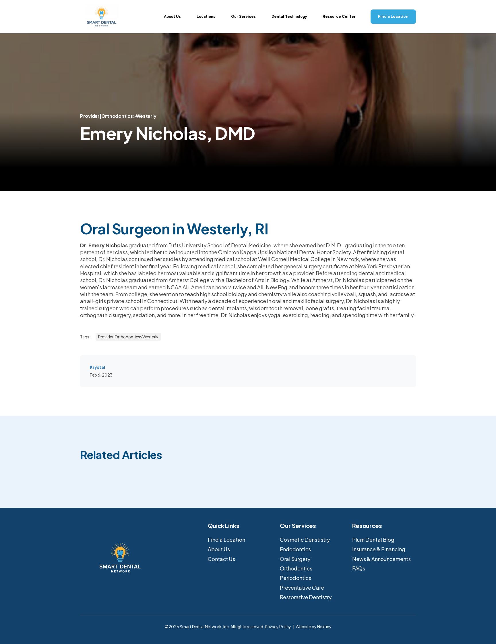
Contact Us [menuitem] (221, 559)
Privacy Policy (278, 626)
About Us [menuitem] (219, 549)
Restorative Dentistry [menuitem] (306, 597)
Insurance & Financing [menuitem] (378, 549)
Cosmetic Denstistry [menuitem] (305, 539)
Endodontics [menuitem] (295, 549)
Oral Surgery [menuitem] (295, 559)
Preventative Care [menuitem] (302, 587)
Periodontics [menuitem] (295, 577)
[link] (101, 16)
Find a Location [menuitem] (226, 539)
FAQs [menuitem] (358, 568)
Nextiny (324, 626)
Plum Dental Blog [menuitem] (373, 539)
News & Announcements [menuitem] (381, 559)
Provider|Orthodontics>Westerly (118, 116)
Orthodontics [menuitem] (296, 568)
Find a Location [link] (393, 16)
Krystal (97, 367)
